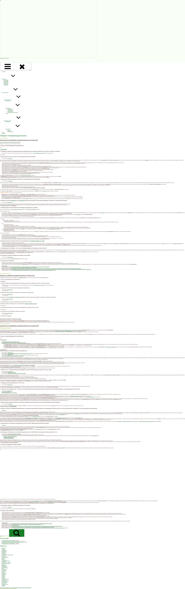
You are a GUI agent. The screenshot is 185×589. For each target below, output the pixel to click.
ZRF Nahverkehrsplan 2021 (6, 391)
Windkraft (3, 585)
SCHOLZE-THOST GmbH (127, 421)
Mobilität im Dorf (10, 109)
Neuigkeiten (4, 71)
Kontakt (3, 132)
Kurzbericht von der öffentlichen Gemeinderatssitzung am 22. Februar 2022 (19, 140)
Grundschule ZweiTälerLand (6, 562)
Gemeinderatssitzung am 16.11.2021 (39, 153)
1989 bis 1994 (6, 79)
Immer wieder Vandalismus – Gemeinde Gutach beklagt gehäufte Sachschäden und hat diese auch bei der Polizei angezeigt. (30, 266)
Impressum (3, 133)
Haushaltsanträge (4, 565)
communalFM (102, 212)
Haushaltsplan (4, 566)
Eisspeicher (3, 553)
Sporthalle (20, 277)
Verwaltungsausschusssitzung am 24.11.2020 (20, 365)
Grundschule (4, 561)
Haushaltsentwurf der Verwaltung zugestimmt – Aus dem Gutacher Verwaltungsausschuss (26, 524)
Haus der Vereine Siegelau (6, 563)
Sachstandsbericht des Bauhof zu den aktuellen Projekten (10, 341)
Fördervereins (22, 200)
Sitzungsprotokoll (4, 265)
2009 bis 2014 (6, 83)
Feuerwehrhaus (4, 556)
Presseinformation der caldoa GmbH (61, 417)
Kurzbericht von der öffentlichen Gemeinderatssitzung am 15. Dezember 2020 (19, 325)
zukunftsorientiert (10, 131)
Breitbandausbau (4, 550)
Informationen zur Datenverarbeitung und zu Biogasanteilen (17, 373)
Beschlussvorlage (10, 158)
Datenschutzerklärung (3, 588)
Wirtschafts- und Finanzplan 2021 (9, 438)
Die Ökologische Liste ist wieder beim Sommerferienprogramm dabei (12, 542)
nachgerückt (37, 500)
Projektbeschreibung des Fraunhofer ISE (31, 417)
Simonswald (95, 435)
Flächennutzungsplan (5, 557)
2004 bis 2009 (6, 82)
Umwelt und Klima (11, 111)
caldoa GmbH (135, 421)
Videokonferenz (4, 581)
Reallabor (77, 413)
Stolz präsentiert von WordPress (12, 588)
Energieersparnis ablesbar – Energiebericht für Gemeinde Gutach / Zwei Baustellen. (24, 267)
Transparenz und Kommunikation (13, 112)
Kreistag (64, 501)
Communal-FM (61, 414)
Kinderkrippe (4, 571)
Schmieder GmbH (39, 429)
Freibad (3, 558)
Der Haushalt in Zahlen (15, 525)
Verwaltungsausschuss (5, 580)
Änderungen (9, 355)
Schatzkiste (3, 576)
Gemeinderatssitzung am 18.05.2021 (16, 209)
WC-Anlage (4, 583)
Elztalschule (13, 200)
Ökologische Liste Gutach (4, 59)
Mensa (3, 572)
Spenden (3, 577)
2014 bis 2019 (6, 84)
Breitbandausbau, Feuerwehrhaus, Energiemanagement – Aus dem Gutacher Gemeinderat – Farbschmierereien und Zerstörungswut (33, 270)
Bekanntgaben (4, 149)
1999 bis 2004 (6, 81)
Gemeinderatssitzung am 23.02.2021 (54, 228)
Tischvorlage (4, 410)
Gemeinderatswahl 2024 (7, 99)
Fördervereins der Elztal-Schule (34, 501)
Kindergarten (4, 570)
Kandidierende (8, 100)
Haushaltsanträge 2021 (12, 405)
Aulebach (3, 548)
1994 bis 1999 (6, 80)
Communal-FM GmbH (35, 416)
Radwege (3, 575)
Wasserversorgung (5, 582)
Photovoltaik (4, 574)
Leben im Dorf (10, 110)
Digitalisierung (4, 552)
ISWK (3, 568)
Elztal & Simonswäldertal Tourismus (7, 554)
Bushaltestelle (4, 551)
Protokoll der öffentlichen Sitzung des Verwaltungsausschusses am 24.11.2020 (19, 353)
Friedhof (3, 559)
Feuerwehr (3, 555)
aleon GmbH (119, 421)
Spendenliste (10, 507)
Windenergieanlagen (5, 584)
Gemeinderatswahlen (5, 92)
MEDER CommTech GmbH (26, 175)
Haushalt (3, 564)
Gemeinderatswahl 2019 (7, 120)
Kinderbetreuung (4, 569)
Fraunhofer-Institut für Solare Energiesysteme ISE (146, 421)
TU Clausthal (159, 421)
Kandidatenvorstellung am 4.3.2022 (37, 240)
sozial (8, 129)
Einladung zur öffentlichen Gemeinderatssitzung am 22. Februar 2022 (17, 275)
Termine (7, 113)
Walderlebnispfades (50, 501)
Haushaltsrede (27, 357)
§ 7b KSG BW (78, 214)
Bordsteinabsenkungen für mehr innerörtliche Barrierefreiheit (11, 541)
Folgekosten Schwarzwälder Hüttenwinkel (10, 436)
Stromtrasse (3, 578)
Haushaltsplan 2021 (10, 354)
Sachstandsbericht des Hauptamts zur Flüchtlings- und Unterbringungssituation (14, 342)
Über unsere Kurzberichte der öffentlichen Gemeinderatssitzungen (10, 142)
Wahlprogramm (8, 108)
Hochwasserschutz (5, 567)
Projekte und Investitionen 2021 (9, 437)
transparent (9, 130)
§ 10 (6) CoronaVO (21, 320)
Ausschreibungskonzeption (12, 372)
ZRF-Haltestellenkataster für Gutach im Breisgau (9, 392)
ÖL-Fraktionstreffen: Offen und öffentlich (8, 540)
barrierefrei (3, 549)
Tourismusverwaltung (5, 579)
